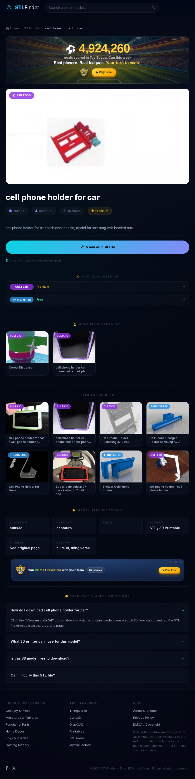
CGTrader (76, 738)
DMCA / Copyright (146, 724)
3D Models (32, 28)
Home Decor (15, 731)
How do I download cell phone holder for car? (49, 610)
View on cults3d (100, 247)
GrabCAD (76, 724)
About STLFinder (145, 710)
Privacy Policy (143, 717)
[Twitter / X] (14, 768)
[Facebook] (7, 768)
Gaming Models (17, 745)
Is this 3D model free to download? (40, 658)
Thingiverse (78, 710)
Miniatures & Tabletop (22, 717)
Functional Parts (18, 724)
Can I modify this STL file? (33, 675)
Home (14, 28)
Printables (76, 731)
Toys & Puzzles (17, 738)
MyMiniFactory (80, 745)
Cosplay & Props (18, 710)
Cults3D (75, 717)
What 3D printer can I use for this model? (45, 641)
